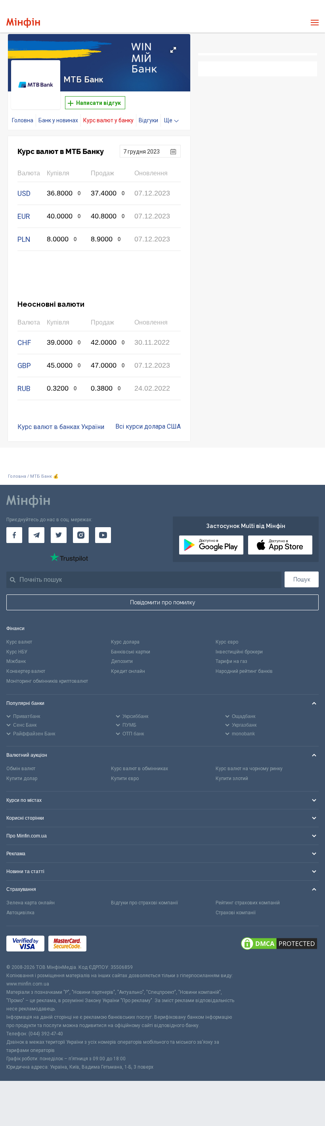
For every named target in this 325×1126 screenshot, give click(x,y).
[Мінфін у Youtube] (103, 535)
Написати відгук (98, 103)
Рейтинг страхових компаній (248, 903)
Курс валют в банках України (60, 427)
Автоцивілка (20, 912)
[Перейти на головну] (23, 23)
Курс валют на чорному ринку (249, 768)
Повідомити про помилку (162, 602)
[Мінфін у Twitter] (59, 535)
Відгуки (148, 120)
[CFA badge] (108, 945)
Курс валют (19, 642)
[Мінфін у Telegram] (36, 535)
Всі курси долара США (148, 426)
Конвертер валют (25, 671)
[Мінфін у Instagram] (81, 535)
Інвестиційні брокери (239, 652)
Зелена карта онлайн (30, 903)
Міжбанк (16, 661)
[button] (173, 50)
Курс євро (227, 642)
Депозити (122, 661)
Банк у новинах (58, 120)
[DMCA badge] (279, 945)
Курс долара (125, 642)
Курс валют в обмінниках (139, 768)
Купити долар (21, 778)
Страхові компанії (236, 912)
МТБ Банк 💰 (44, 476)
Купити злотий (232, 778)
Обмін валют (20, 768)
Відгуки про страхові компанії (144, 903)
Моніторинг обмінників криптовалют (47, 681)
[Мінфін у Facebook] (14, 535)
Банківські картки (130, 652)
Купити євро (125, 778)
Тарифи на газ (231, 661)
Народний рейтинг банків (244, 671)
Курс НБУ (16, 652)
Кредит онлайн (128, 671)
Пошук (301, 579)
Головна (22, 120)
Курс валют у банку (108, 120)
